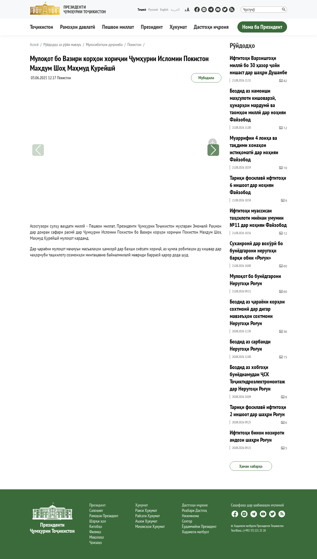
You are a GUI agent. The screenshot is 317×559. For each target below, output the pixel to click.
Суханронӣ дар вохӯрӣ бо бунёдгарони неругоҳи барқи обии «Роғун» (256, 250)
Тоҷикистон (41, 26)
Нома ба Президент (262, 26)
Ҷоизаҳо (95, 542)
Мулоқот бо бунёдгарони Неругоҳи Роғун (255, 279)
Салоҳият (96, 510)
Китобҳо (95, 526)
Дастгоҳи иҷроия (211, 26)
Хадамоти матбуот (195, 531)
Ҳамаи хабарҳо (250, 466)
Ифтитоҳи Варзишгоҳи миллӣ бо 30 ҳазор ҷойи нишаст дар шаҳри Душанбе (258, 65)
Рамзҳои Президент (103, 515)
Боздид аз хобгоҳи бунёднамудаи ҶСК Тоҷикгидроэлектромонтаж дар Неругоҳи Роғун (257, 377)
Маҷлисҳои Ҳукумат (150, 526)
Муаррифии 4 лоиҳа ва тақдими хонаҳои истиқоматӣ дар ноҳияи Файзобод (254, 148)
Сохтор (187, 521)
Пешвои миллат (118, 26)
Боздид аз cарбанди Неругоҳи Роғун (250, 345)
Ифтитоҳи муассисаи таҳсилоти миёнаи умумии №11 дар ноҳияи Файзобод (258, 218)
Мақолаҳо (96, 537)
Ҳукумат (178, 26)
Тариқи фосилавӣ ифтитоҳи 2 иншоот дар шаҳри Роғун (258, 410)
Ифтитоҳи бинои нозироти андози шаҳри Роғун (257, 436)
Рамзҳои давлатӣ (77, 26)
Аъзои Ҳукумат (146, 521)
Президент (152, 26)
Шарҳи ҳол (97, 521)
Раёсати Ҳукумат (147, 515)
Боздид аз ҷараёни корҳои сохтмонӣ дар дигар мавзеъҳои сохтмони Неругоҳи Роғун (257, 312)
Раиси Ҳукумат (146, 510)
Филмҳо (95, 531)
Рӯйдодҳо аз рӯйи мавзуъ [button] (62, 44)
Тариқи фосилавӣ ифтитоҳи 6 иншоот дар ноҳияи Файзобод (258, 185)
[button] (70, 8)
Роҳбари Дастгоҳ (194, 510)
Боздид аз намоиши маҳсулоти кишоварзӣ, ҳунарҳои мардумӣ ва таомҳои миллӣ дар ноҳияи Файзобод (258, 105)
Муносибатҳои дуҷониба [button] (104, 44)
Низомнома (190, 515)
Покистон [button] (134, 44)
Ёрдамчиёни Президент (199, 526)
